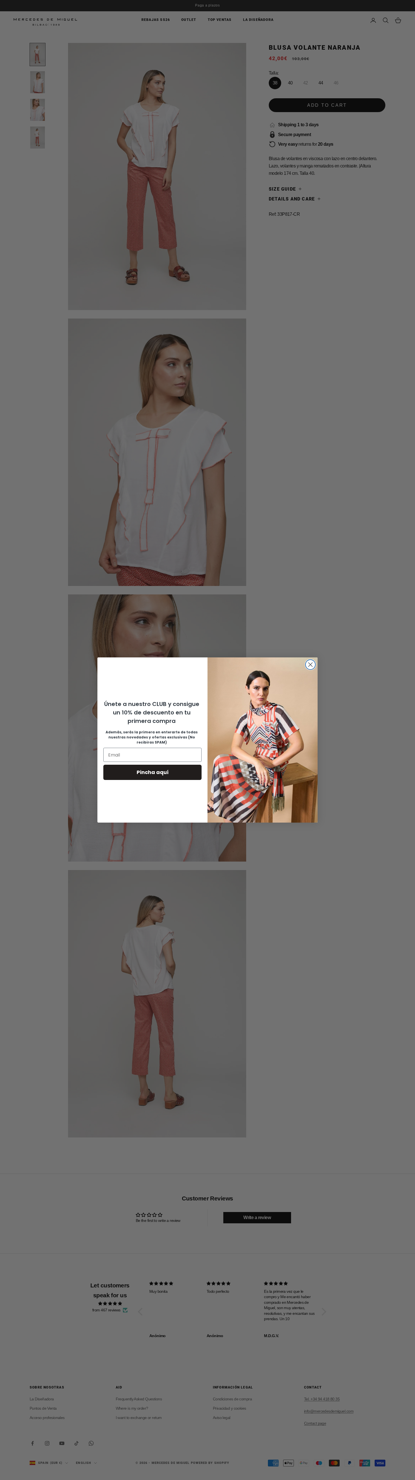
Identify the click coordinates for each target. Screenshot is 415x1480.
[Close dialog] (310, 665)
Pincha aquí (153, 772)
